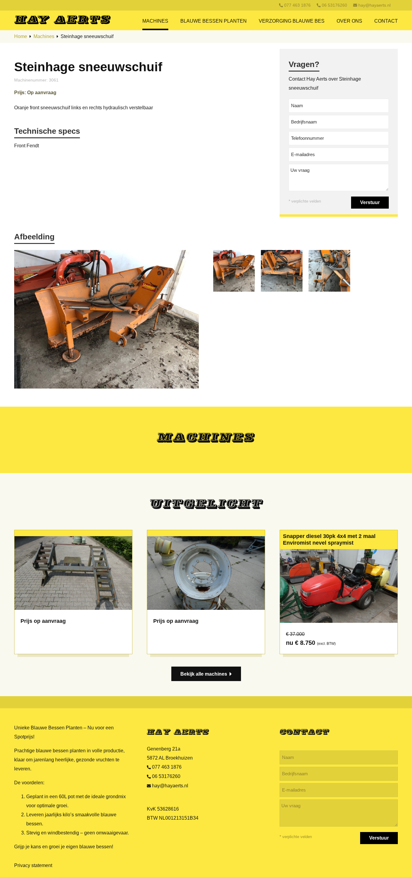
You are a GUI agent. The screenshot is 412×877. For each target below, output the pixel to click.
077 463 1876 (297, 5)
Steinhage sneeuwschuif (87, 36)
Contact (386, 21)
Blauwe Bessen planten (213, 21)
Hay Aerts (178, 732)
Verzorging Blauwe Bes (292, 21)
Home (20, 36)
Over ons (349, 21)
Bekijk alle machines (203, 674)
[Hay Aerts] (77, 19)
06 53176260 (334, 5)
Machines (155, 21)
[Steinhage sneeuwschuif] (234, 271)
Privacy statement (33, 865)
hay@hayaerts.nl (374, 5)
